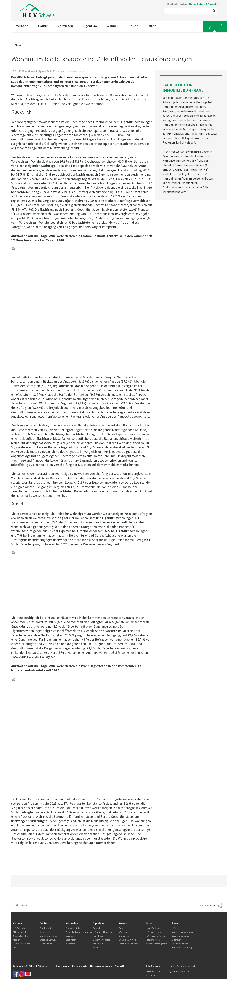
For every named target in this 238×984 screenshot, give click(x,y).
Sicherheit (124, 935)
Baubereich (98, 943)
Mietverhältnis (73, 928)
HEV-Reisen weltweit (155, 935)
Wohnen (113, 26)
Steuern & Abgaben (101, 939)
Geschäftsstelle (20, 935)
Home (192, 3)
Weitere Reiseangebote (156, 943)
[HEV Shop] (209, 26)
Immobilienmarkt (48, 935)
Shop (202, 3)
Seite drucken (208, 905)
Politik (43, 26)
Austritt (119, 966)
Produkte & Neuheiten (129, 943)
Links (15, 947)
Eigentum (90, 26)
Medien (16, 939)
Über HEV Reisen (153, 928)
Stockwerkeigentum (181, 935)
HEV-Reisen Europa (154, 932)
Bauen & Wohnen (180, 943)
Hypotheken (98, 935)
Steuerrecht (45, 932)
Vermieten (65, 26)
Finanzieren (98, 928)
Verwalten (71, 935)
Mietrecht (70, 943)
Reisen (133, 26)
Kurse (152, 26)
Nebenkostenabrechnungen (79, 932)
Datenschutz (79, 966)
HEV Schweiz (19, 928)
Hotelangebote (153, 939)
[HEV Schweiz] (37, 10)
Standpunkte (46, 943)
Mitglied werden (177, 3)
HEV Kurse (176, 928)
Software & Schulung (182, 947)
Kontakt (213, 3)
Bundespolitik (46, 928)
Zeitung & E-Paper (21, 943)
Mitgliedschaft (20, 932)
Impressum (62, 966)
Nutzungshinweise (101, 966)
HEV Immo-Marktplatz (103, 932)
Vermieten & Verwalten (183, 932)
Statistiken (71, 939)
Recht (95, 947)
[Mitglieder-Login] (221, 26)
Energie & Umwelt (48, 939)
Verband (22, 26)
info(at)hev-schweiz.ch (184, 966)
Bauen (122, 928)
